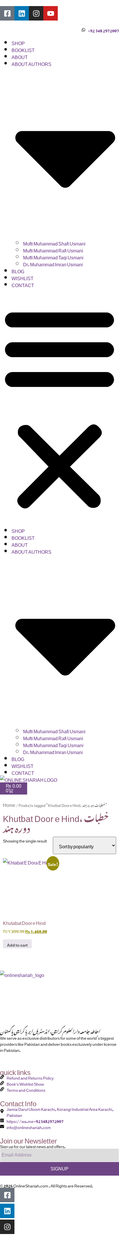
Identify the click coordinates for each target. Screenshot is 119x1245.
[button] (59, 407)
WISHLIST (23, 277)
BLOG (18, 270)
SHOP (18, 42)
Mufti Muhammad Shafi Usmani (54, 242)
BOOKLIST (23, 49)
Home (9, 804)
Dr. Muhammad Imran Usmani (53, 263)
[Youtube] (50, 13)
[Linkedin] (21, 13)
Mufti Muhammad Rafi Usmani (53, 249)
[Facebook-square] (7, 13)
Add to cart (17, 943)
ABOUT (20, 56)
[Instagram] (36, 13)
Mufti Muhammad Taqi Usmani (53, 256)
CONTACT (23, 284)
